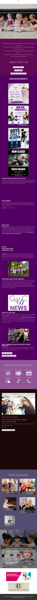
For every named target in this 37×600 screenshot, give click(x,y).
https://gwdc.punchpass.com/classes (13, 259)
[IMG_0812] (18, 276)
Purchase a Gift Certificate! (18, 73)
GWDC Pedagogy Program (9, 355)
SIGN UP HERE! (18, 70)
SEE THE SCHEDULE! (18, 67)
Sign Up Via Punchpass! (8, 430)
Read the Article (7, 353)
